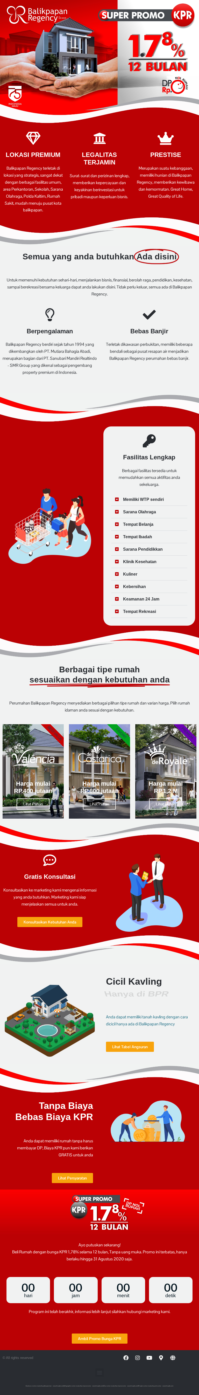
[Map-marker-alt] (161, 1358)
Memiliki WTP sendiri (143, 499)
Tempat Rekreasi (139, 611)
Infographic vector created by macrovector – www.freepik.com (83, 1386)
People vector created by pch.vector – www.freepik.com (155, 1386)
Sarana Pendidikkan (143, 549)
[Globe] (172, 1358)
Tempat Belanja (138, 524)
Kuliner (130, 574)
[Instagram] (137, 1358)
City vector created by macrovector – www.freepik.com (120, 1386)
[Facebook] (126, 1358)
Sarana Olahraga (139, 512)
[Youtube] (149, 1358)
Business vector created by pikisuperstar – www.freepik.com (45, 1386)
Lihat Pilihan (33, 804)
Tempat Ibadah (137, 537)
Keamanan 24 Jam (141, 599)
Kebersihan (134, 586)
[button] (149, 499)
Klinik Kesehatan (140, 562)
